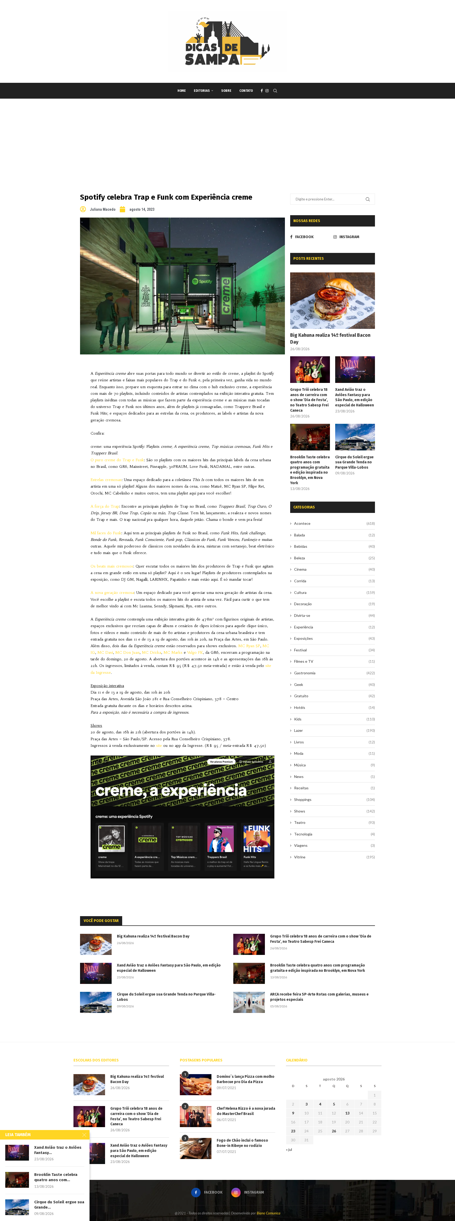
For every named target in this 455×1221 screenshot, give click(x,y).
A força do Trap (105, 506)
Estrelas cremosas (106, 479)
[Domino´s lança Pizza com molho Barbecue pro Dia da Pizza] (195, 1084)
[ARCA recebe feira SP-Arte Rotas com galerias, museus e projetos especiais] (249, 1002)
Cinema (334, 569)
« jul (289, 1149)
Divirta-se (334, 615)
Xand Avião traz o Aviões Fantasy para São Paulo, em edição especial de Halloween (354, 397)
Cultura (334, 592)
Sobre (226, 91)
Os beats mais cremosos (112, 566)
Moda (334, 753)
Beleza (334, 558)
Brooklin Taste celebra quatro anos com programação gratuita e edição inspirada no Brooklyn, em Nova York (310, 470)
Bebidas (334, 546)
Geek (334, 684)
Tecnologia (334, 834)
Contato (246, 91)
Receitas (334, 788)
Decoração (334, 604)
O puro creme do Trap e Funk (117, 460)
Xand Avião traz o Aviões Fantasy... (57, 1150)
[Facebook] (262, 90)
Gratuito (334, 696)
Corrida (334, 581)
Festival (334, 650)
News (334, 776)
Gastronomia (334, 673)
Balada (334, 535)
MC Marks (173, 652)
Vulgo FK (195, 652)
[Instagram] (267, 90)
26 (334, 1131)
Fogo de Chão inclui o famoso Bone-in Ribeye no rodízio (242, 1143)
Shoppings (334, 799)
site (159, 745)
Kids (334, 719)
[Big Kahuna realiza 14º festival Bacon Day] (332, 300)
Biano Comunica (268, 1213)
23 (293, 1131)
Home (181, 91)
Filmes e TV (334, 661)
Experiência (334, 627)
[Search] (275, 90)
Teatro (334, 822)
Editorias (202, 91)
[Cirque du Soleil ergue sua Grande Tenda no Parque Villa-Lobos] (355, 437)
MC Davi (105, 652)
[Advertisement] (227, 138)
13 (347, 1113)
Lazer (334, 730)
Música (334, 765)
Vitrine (334, 857)
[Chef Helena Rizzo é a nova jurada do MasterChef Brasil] (195, 1116)
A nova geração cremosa (112, 592)
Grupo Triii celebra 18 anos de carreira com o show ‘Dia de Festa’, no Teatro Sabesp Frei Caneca (309, 399)
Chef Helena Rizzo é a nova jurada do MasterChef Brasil (246, 1111)
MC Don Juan (127, 652)
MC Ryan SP (249, 645)
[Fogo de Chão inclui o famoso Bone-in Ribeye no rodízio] (195, 1148)
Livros (334, 742)
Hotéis (334, 707)
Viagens (334, 845)
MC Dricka (151, 652)
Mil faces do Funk (106, 533)
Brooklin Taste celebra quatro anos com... (55, 1177)
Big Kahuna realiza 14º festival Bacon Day (330, 338)
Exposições (334, 638)
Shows (334, 811)
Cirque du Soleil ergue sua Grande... (59, 1205)
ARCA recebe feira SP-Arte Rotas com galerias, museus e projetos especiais (319, 997)
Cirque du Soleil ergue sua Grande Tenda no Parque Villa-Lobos (354, 462)
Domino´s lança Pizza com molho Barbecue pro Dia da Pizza (245, 1079)
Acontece (334, 523)
